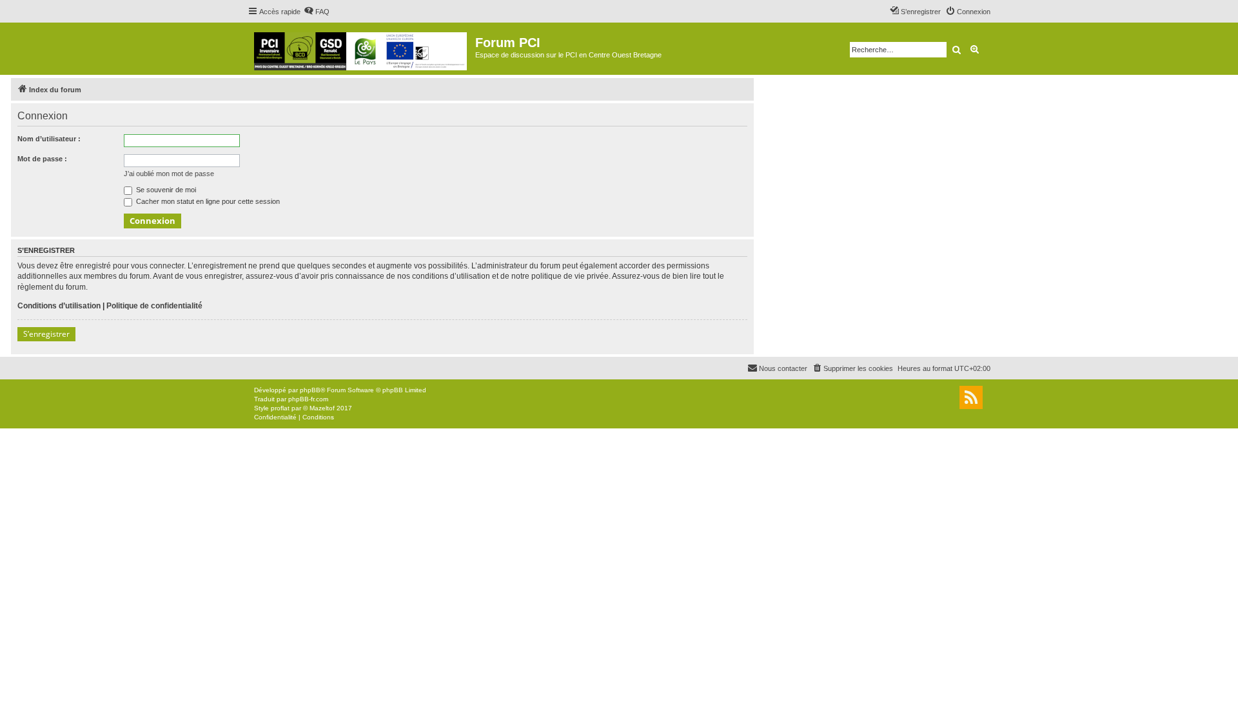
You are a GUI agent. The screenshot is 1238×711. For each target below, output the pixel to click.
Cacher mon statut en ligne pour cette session (207, 201)
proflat (280, 408)
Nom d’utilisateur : (49, 139)
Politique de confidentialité (154, 305)
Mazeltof (322, 408)
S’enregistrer (46, 333)
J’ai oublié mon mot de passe (169, 173)
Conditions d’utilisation (59, 305)
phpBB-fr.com (308, 399)
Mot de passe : (42, 159)
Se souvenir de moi (165, 190)
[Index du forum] (361, 49)
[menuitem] (316, 11)
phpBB (310, 390)
